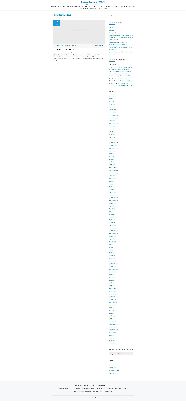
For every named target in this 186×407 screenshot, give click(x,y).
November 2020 (113, 264)
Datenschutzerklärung (58, 6)
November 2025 (113, 118)
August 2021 (112, 242)
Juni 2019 (111, 310)
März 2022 (112, 222)
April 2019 (112, 316)
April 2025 (112, 134)
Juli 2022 (111, 211)
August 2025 (112, 126)
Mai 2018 (111, 338)
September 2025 (113, 123)
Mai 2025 (111, 132)
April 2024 (112, 162)
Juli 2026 (111, 99)
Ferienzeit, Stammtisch (115, 33)
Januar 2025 (112, 140)
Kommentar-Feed (114, 370)
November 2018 (113, 324)
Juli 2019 (111, 308)
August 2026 (112, 96)
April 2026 (112, 104)
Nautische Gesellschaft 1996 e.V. (93, 2)
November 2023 (113, 173)
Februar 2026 (112, 110)
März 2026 (112, 107)
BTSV (101, 391)
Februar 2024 (112, 167)
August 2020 (112, 272)
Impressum (70, 6)
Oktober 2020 (112, 266)
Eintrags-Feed (113, 367)
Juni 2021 (111, 247)
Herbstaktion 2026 (114, 27)
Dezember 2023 (113, 170)
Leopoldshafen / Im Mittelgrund (82, 391)
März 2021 (112, 255)
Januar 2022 (112, 228)
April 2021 (112, 253)
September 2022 (113, 206)
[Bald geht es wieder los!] (79, 31)
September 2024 (113, 148)
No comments (99, 45)
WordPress (98, 397)
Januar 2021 (112, 258)
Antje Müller (59, 45)
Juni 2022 (111, 214)
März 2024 (112, 165)
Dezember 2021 (113, 231)
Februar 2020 (112, 288)
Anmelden (112, 365)
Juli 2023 (111, 181)
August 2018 (112, 332)
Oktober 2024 (112, 145)
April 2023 (112, 187)
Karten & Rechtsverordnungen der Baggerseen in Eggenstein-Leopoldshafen (96, 6)
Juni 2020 (111, 277)
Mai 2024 (111, 159)
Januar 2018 (112, 343)
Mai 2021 (111, 250)
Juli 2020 (111, 275)
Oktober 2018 (112, 327)
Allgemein (73, 45)
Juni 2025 (111, 129)
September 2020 (113, 269)
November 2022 (113, 200)
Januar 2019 (112, 321)
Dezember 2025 (113, 115)
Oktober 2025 (112, 121)
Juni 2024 (111, 156)
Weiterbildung (108, 391)
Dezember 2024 (113, 143)
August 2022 (112, 209)
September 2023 (113, 178)
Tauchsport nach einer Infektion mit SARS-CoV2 (93, 8)
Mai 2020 (111, 280)
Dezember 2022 (113, 198)
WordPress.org (113, 373)
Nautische (95, 391)
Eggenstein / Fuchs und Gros (105, 388)
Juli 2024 (111, 154)
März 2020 (112, 286)
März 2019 (112, 319)
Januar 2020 (112, 291)
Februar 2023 (112, 192)
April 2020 (112, 283)
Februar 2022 (112, 225)
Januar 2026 (112, 112)
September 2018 (113, 330)
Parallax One (88, 397)
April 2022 (112, 220)
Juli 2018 (111, 335)
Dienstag (111, 30)
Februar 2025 (112, 137)
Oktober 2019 (112, 299)
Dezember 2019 (113, 294)
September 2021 (113, 239)
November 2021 (113, 233)
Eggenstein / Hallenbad (121, 388)
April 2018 (112, 341)
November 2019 (113, 297)
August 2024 (112, 151)
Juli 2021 (111, 244)
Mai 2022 (111, 217)
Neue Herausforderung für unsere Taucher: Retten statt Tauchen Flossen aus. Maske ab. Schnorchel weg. (121, 37)
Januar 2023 (112, 195)
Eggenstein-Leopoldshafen (66, 388)
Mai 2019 (111, 313)
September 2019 (113, 302)
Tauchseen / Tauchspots (88, 388)
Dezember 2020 (113, 261)
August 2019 (112, 305)
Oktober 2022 (112, 203)
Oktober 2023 (112, 176)
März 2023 (112, 189)
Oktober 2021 (112, 236)
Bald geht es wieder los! (64, 50)
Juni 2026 (111, 101)
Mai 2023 (111, 184)
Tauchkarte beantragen (128, 6)
